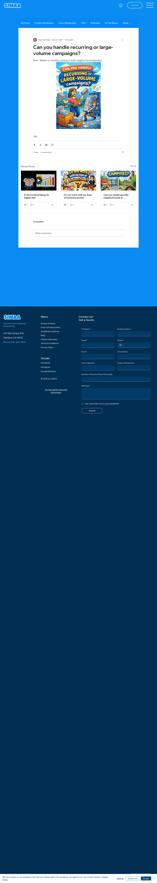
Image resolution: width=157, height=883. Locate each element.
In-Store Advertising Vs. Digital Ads (36, 196)
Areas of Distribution (126, 363)
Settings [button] (120, 878)
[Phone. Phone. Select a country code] (121, 345)
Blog (43, 335)
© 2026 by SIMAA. (49, 378)
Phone (121, 340)
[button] (120, 5)
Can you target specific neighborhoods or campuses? (116, 196)
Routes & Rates (48, 323)
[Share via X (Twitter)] (40, 145)
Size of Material (88, 363)
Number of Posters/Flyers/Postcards (97, 374)
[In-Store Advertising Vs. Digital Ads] (38, 180)
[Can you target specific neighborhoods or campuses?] (118, 180)
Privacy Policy (47, 347)
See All (133, 166)
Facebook (45, 363)
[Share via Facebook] (34, 145)
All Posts (25, 23)
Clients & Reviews (49, 339)
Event (84, 352)
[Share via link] (52, 145)
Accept (146, 878)
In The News (111, 23)
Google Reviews (48, 371)
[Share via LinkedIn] (46, 145)
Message (86, 386)
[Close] (154, 878)
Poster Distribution (44, 23)
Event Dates (123, 352)
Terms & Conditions (50, 343)
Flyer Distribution (67, 23)
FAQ (83, 23)
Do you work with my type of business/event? (78, 196)
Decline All (132, 878)
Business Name (124, 329)
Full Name (86, 329)
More (125, 23)
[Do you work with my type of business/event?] (78, 180)
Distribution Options (50, 331)
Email (84, 340)
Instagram (45, 367)
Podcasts (95, 23)
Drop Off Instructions (50, 327)
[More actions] (122, 39)
